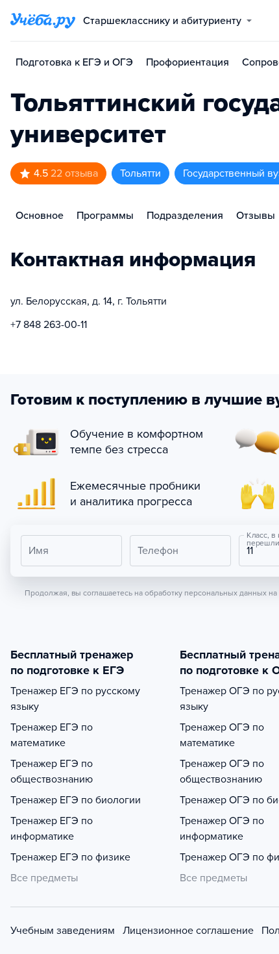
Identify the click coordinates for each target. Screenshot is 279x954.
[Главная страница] (42, 21)
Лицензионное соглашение (188, 930)
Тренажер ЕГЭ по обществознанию (51, 771)
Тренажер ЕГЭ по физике (70, 857)
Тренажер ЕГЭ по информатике (51, 828)
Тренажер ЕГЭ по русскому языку (75, 698)
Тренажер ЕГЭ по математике (51, 735)
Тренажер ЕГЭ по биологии (75, 800)
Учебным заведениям (62, 930)
